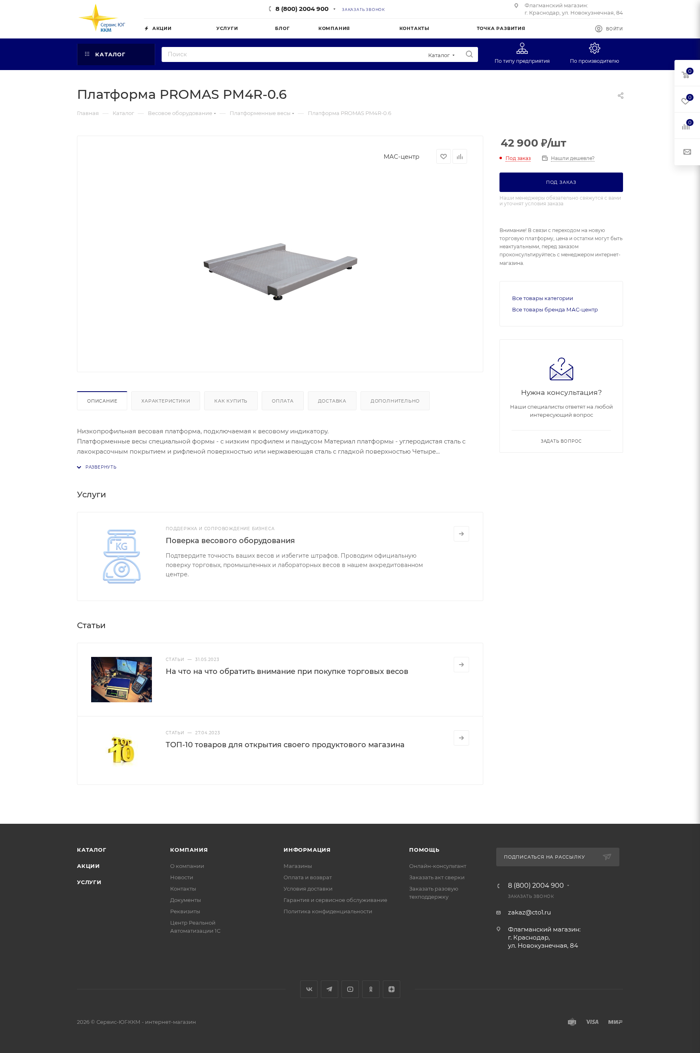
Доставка (332, 401)
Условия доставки (308, 888)
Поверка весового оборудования (230, 540)
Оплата (283, 401)
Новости (181, 877)
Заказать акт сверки (437, 877)
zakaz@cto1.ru (529, 912)
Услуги (89, 882)
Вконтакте (309, 989)
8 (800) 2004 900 (302, 9)
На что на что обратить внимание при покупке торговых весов (287, 671)
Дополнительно (395, 401)
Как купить (231, 401)
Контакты (183, 888)
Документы (185, 900)
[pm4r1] (280, 265)
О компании (187, 866)
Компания (189, 849)
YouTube (350, 989)
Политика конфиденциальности (328, 911)
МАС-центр (401, 156)
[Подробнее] (461, 533)
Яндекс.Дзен (391, 989)
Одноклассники (371, 989)
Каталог (92, 849)
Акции (88, 866)
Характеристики (165, 401)
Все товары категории (542, 298)
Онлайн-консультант (437, 866)
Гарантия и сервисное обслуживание (335, 900)
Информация (307, 849)
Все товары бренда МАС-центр (555, 309)
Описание (102, 401)
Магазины (298, 866)
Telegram (329, 989)
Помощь (424, 849)
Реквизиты (185, 911)
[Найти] (469, 54)
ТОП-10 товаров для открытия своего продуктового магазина (285, 744)
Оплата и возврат (308, 877)
